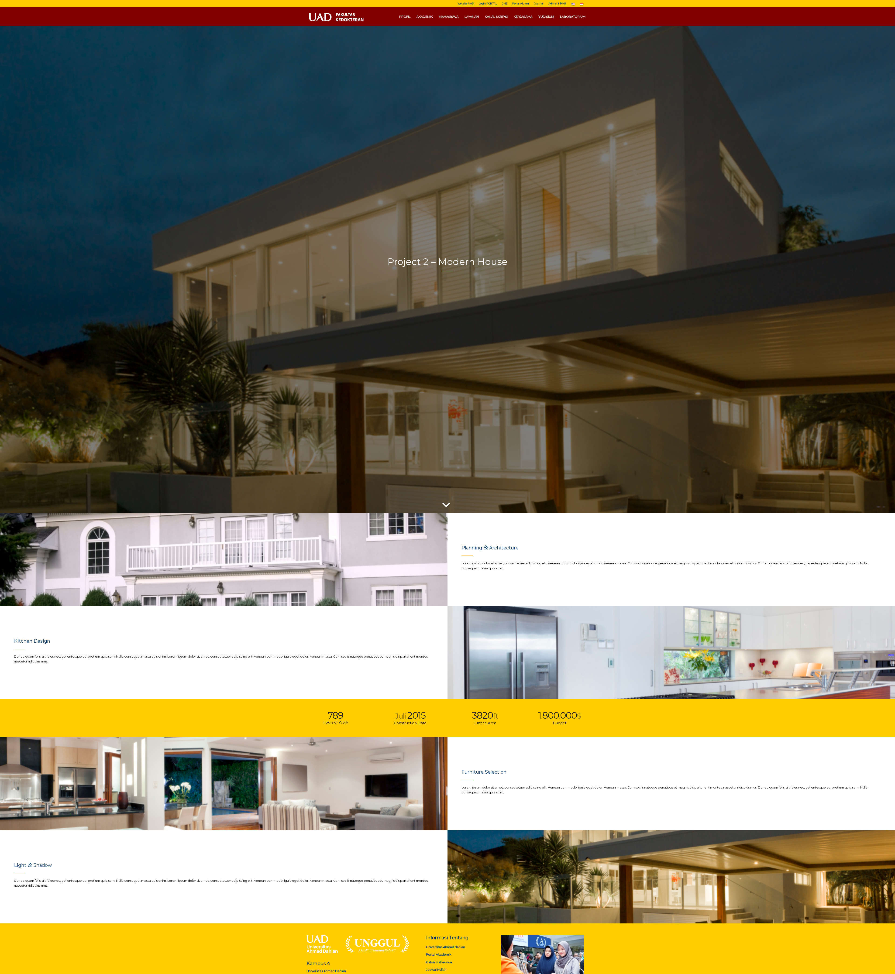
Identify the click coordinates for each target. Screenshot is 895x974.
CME (504, 3)
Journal (539, 3)
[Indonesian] (582, 5)
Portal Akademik (438, 954)
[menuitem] (465, 3)
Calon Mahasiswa (439, 962)
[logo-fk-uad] (335, 16)
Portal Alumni (521, 3)
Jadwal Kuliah (436, 969)
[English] (573, 5)
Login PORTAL (488, 3)
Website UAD (466, 3)
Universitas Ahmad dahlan (445, 947)
